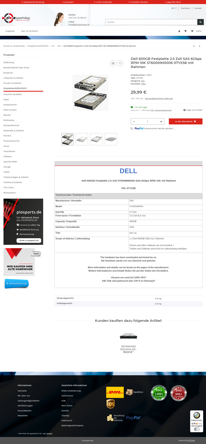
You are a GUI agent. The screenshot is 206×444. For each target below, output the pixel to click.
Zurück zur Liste (10, 46)
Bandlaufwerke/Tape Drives (16, 67)
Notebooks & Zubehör (14, 130)
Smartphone (9, 151)
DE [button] (173, 8)
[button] (179, 31)
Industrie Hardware (13, 94)
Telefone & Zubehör (13, 182)
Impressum (67, 420)
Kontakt (198, 8)
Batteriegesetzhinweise (72, 425)
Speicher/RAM (10, 161)
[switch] (197, 429)
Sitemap (65, 415)
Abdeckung (9, 62)
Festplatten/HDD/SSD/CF (15, 88)
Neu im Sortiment (29, 31)
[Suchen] (200, 22)
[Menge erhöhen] (161, 122)
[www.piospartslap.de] (16, 18)
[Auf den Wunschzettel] (120, 63)
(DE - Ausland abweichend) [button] (161, 110)
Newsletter (23, 415)
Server (7, 146)
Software (8, 156)
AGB (63, 400)
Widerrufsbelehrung (71, 390)
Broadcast (8, 72)
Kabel (6, 99)
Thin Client (9, 187)
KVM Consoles (10, 109)
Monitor (7, 115)
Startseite (185, 8)
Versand (49, 433)
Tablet (6, 172)
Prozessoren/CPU (11, 141)
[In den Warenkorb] (56, 55)
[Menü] (201, 412)
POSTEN (7, 135)
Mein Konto (67, 405)
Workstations (10, 192)
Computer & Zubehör (13, 78)
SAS (143, 81)
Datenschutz (67, 395)
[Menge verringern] (134, 122)
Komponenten (10, 104)
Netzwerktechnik (11, 125)
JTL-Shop (191, 440)
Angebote (10, 31)
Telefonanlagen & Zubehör (16, 177)
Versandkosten (25, 410)
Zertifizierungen (25, 405)
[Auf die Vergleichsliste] (113, 63)
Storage (7, 166)
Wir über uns (24, 395)
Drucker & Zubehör (12, 83)
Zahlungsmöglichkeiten (29, 400)
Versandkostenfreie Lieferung (159, 98)
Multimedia (9, 120)
